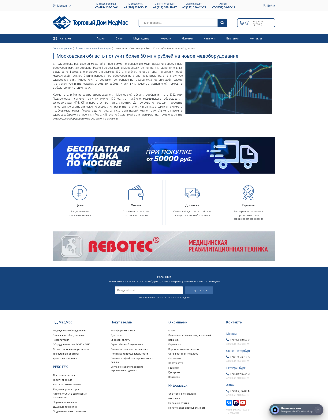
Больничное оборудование (68, 335)
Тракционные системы (66, 353)
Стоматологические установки (71, 349)
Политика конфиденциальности (129, 353)
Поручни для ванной (65, 402)
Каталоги (209, 38)
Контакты (256, 38)
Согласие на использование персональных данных (127, 368)
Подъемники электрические (69, 411)
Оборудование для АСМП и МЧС (71, 344)
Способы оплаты (121, 339)
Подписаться (199, 290)
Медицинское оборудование (69, 330)
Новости (166, 38)
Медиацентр (141, 38)
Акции (101, 38)
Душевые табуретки (65, 406)
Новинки (187, 38)
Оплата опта (175, 363)
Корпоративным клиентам (183, 349)
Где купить (174, 372)
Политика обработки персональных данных (132, 360)
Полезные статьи (178, 403)
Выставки (232, 38)
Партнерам (174, 344)
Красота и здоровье (65, 358)
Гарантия (173, 367)
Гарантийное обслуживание (127, 344)
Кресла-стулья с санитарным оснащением (70, 395)
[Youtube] (243, 402)
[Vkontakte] (229, 402)
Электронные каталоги (182, 393)
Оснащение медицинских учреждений (189, 335)
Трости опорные (62, 379)
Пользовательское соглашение (129, 349)
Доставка (116, 335)
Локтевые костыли (64, 375)
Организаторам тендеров (183, 353)
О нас (119, 38)
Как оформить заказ (123, 330)
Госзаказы (174, 358)
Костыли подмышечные (67, 384)
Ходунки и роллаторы (66, 389)
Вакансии (173, 339)
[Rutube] (236, 402)
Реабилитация (61, 339)
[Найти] (222, 23)
